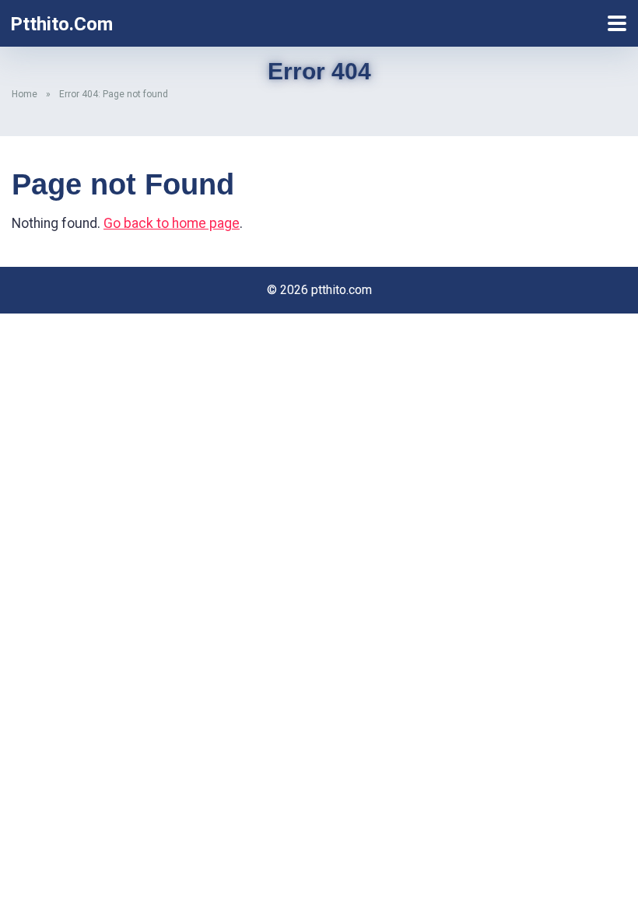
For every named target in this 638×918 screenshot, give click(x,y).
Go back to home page (171, 223)
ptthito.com (61, 24)
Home (24, 94)
